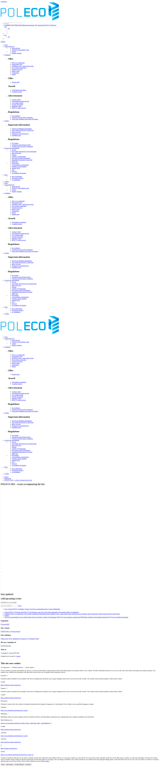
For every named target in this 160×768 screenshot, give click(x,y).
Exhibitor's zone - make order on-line (23, 66)
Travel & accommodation (11, 148)
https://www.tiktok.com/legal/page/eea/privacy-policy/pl (17, 754)
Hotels (14, 74)
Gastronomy (15, 73)
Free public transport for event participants (24, 151)
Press (6, 175)
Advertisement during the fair (20, 101)
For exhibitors (16, 116)
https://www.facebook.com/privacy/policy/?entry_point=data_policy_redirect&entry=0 (26, 723)
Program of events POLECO (20, 134)
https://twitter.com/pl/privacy (9, 748)
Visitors (6, 121)
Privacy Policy (45, 761)
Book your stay (16, 132)
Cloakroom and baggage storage (21, 145)
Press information (17, 176)
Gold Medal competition (19, 90)
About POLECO (9, 46)
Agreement (6, 667)
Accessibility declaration (19, 173)
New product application (19, 68)
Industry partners (17, 53)
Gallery (14, 51)
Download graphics (17, 178)
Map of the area (16, 153)
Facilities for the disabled (19, 166)
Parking (14, 155)
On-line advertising (17, 104)
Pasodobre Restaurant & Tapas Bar (22, 160)
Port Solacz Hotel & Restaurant (21, 158)
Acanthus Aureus (17, 92)
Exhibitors (7, 55)
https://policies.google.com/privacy (11, 685)
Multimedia (56, 609)
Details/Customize (17, 667)
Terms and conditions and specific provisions (25, 119)
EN (5, 27)
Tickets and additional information (24, 25)
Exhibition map (16, 135)
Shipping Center (16, 106)
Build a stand (16, 71)
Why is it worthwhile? (18, 63)
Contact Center (16, 99)
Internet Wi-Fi (16, 168)
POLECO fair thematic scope (20, 50)
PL (9, 28)
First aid (14, 171)
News (6, 45)
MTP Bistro (15, 163)
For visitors (15, 143)
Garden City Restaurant (19, 156)
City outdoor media (17, 103)
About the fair (16, 48)
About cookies (29, 667)
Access (14, 150)
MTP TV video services (19, 108)
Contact (6, 181)
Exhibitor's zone (9, 25)
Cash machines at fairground (20, 165)
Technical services (17, 69)
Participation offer (17, 64)
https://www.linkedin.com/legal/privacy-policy (14, 710)
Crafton (18, 656)
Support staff (15, 82)
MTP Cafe (15, 161)
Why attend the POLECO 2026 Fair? (45, 25)
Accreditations (16, 180)
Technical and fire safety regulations (22, 117)
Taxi (13, 170)
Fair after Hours (115, 614)
